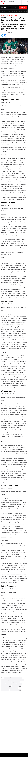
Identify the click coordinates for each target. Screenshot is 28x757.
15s (10, 677)
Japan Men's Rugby (17, 685)
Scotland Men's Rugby (16, 683)
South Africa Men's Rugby (15, 690)
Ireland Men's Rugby (6, 681)
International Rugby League (7, 679)
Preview (6, 677)
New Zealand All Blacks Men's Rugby (9, 687)
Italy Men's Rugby (16, 681)
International (15, 677)
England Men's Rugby (6, 685)
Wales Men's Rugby (19, 679)
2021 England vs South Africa (9, 15)
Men (21, 677)
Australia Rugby (5, 690)
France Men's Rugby (6, 683)
